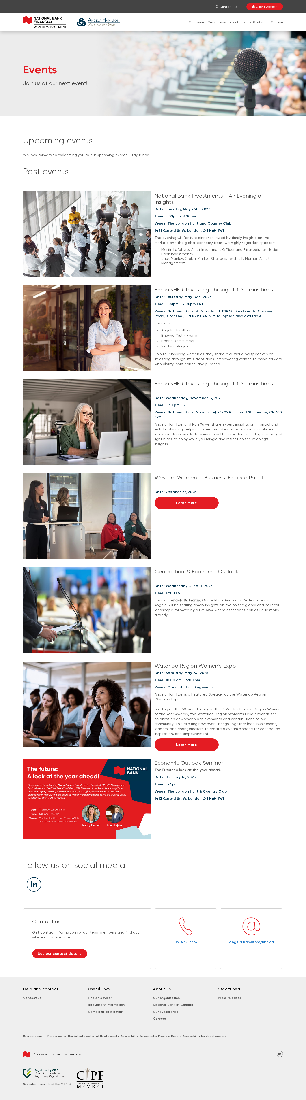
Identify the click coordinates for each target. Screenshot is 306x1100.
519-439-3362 (186, 942)
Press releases (229, 998)
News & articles (255, 22)
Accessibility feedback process (204, 1036)
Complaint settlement (106, 1012)
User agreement (34, 1036)
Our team (196, 22)
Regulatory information (106, 1005)
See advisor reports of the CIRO (45, 1084)
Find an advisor (100, 998)
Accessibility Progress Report (160, 1036)
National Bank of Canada (173, 1005)
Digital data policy (81, 1036)
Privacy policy (56, 1036)
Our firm (277, 22)
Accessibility (129, 1036)
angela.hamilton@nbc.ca (251, 942)
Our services (217, 22)
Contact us (32, 998)
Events (235, 22)
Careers (159, 1019)
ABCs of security (107, 1036)
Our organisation (166, 998)
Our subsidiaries (165, 1012)
